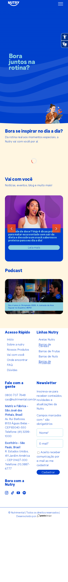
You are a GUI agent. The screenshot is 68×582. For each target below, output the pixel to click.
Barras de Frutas (49, 351)
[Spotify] (24, 493)
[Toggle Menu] (60, 3)
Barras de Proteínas (45, 362)
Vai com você (15, 355)
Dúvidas (12, 370)
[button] (11, 228)
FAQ (10, 365)
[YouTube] (18, 493)
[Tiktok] (12, 493)
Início (10, 339)
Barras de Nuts (48, 356)
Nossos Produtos (18, 349)
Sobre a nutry (15, 344)
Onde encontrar (17, 360)
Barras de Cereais (45, 345)
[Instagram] (6, 493)
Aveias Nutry (47, 339)
